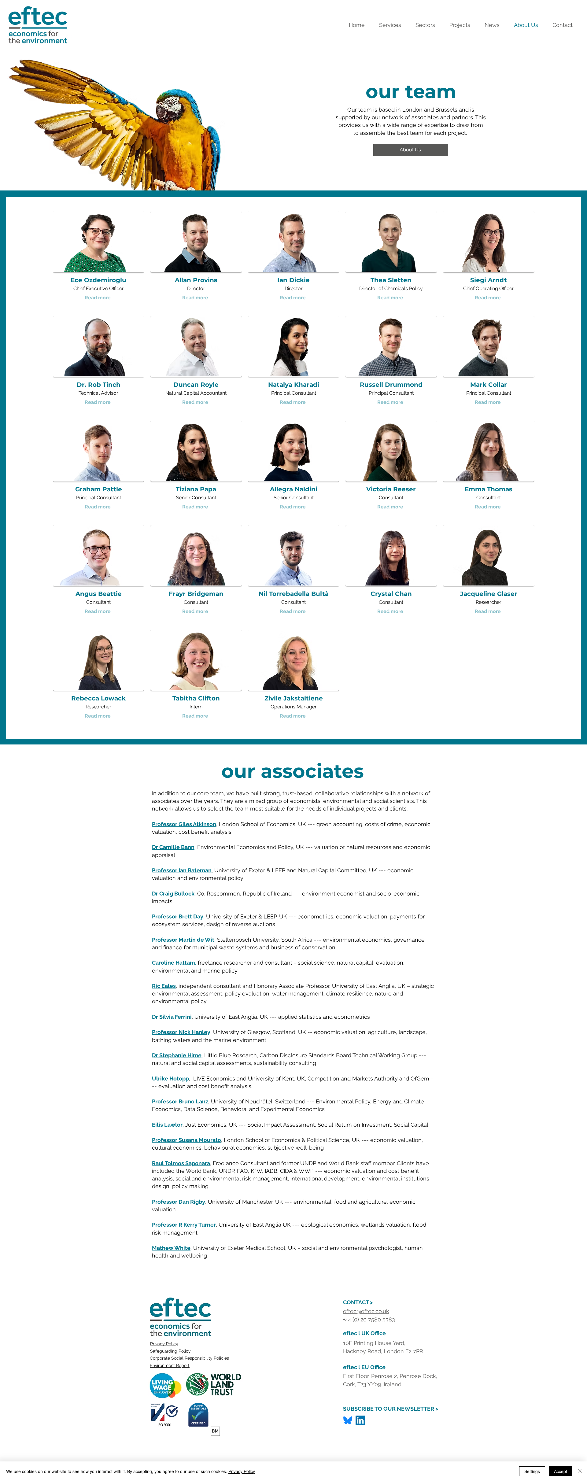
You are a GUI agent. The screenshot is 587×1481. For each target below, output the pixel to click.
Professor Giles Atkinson (184, 824)
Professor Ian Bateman (182, 870)
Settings (532, 1471)
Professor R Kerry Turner (184, 1224)
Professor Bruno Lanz (180, 1101)
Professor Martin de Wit (183, 939)
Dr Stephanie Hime (176, 1055)
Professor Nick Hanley (181, 1032)
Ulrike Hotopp (170, 1078)
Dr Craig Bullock (173, 893)
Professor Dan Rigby (178, 1201)
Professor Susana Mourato (186, 1140)
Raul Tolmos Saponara (181, 1163)
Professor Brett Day (177, 916)
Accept (560, 1471)
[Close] (579, 1471)
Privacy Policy (164, 1343)
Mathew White (171, 1248)
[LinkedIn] (360, 1420)
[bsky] (348, 1420)
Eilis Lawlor (167, 1124)
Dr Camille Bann (173, 847)
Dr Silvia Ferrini (172, 1017)
